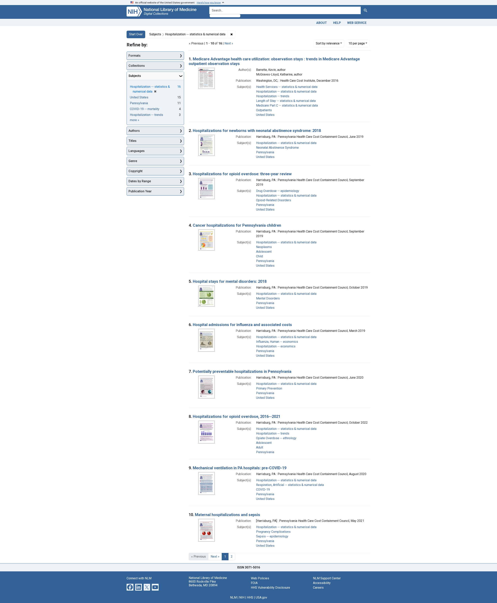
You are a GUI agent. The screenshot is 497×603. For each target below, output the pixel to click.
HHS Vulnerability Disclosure (270, 587)
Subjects (135, 76)
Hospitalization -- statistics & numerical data (286, 91)
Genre (133, 161)
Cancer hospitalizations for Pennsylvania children (237, 225)
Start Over (136, 34)
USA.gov (261, 597)
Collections (137, 66)
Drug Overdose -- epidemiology (277, 191)
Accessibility (322, 583)
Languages (137, 151)
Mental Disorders (268, 298)
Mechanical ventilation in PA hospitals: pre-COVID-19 (239, 468)
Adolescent (264, 251)
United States (265, 115)
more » (134, 120)
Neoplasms (264, 247)
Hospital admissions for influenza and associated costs (242, 324)
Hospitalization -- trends (272, 96)
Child (259, 256)
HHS (250, 597)
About (321, 23)
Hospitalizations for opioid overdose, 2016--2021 (236, 416)
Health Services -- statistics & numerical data (286, 87)
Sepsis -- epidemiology (272, 536)
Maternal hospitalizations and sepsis (227, 514)
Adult (259, 447)
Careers (318, 587)
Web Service (357, 23)
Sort (328, 43)
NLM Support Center (327, 578)
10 (356, 43)
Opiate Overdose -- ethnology (276, 438)
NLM (233, 597)
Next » (228, 43)
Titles (132, 141)
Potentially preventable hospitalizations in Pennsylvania (242, 371)
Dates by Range (140, 181)
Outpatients (264, 110)
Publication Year (140, 191)
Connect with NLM (139, 578)
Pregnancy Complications (273, 532)
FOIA (254, 583)
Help (337, 23)
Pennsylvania (265, 152)
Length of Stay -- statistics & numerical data (286, 101)
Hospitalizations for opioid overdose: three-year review (242, 174)
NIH (241, 597)
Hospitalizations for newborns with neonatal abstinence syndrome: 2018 (257, 130)
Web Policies (260, 578)
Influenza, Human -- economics (277, 342)
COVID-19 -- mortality (144, 109)
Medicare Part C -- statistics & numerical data (287, 105)
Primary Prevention (269, 388)
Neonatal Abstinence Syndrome (277, 147)
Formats (135, 55)
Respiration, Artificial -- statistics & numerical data (290, 485)
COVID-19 (263, 489)
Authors (134, 131)
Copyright (135, 171)
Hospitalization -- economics (275, 346)
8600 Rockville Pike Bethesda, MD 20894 (203, 583)
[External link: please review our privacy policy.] (130, 587)
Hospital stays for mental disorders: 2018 (230, 281)
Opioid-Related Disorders (273, 200)
